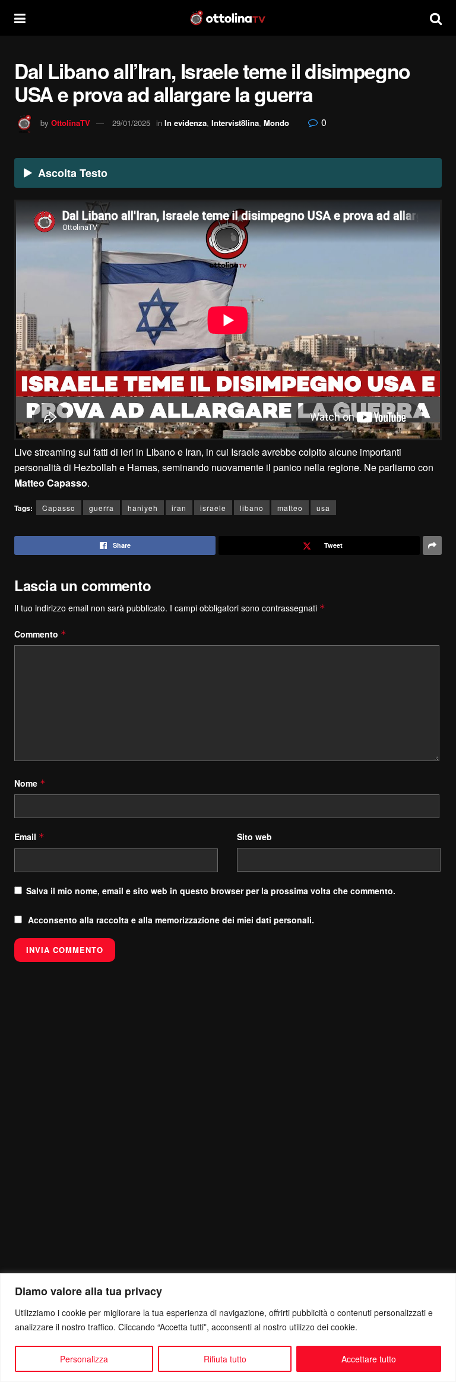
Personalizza (84, 1359)
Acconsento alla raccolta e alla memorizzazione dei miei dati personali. (171, 920)
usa (323, 508)
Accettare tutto (368, 1359)
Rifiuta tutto (225, 1359)
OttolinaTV (70, 122)
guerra (101, 508)
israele (213, 508)
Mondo (276, 122)
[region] (228, 1327)
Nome (30, 783)
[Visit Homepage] (227, 18)
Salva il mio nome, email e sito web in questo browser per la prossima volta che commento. (210, 891)
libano (252, 508)
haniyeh (143, 508)
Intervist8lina (235, 122)
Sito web (254, 837)
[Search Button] (436, 18)
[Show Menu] (20, 18)
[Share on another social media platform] (432, 545)
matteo (290, 508)
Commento (40, 634)
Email (29, 837)
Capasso (58, 508)
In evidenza (185, 122)
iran (179, 508)
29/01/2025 (131, 122)
